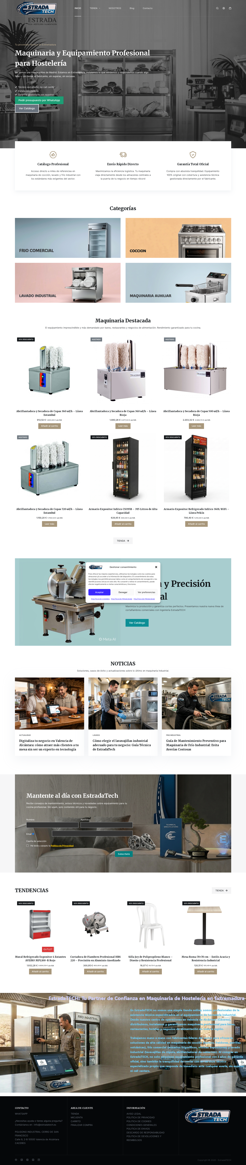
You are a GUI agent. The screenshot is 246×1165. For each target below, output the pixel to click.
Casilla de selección (36, 841)
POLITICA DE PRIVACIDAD (141, 1117)
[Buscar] (217, 8)
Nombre (30, 819)
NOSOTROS (115, 8)
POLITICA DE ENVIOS (138, 1128)
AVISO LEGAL (134, 1113)
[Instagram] (27, 1160)
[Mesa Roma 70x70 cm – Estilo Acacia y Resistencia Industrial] (205, 924)
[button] (156, 567)
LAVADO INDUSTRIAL (37, 295)
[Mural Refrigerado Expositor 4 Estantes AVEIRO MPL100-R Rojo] (40, 924)
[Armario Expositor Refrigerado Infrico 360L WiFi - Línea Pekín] (196, 467)
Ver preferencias (146, 592)
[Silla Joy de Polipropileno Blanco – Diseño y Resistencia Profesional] (150, 924)
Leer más (123, 426)
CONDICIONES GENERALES (142, 1125)
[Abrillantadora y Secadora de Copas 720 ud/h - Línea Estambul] (49, 467)
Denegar (123, 592)
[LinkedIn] (39, 1160)
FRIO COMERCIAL (36, 250)
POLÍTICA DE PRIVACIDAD (121, 599)
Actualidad (25, 735)
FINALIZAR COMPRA (82, 1125)
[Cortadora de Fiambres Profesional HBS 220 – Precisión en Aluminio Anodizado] (95, 924)
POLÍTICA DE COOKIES (100, 599)
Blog (132, 8)
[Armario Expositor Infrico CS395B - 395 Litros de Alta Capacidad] (123, 467)
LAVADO (96, 735)
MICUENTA (77, 1117)
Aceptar (99, 592)
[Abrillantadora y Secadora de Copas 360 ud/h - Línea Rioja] (123, 370)
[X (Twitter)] (22, 1160)
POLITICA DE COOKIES (139, 1121)
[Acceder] (224, 8)
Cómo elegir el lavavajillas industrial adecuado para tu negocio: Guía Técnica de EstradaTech (122, 745)
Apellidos (85, 819)
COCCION (138, 250)
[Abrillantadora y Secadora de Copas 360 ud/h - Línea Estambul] (49, 370)
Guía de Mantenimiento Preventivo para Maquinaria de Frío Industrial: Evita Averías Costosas (196, 745)
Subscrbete (124, 854)
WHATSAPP (21, 1113)
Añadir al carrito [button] (49, 426)
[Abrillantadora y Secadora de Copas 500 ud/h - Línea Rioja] (196, 370)
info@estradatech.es (45, 1124)
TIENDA (94, 8)
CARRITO (76, 1121)
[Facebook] (16, 1160)
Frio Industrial (173, 735)
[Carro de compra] (230, 8)
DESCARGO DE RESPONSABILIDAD (146, 1132)
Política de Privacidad (62, 845)
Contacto (147, 8)
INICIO (78, 8)
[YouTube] (33, 1160)
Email (29, 834)
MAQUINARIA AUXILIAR (150, 295)
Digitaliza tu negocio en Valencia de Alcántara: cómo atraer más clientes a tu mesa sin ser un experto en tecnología (49, 745)
